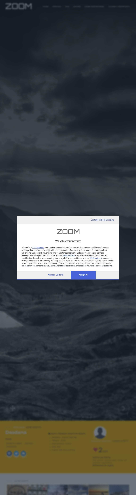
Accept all (83, 275)
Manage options (55, 275)
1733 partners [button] (38, 248)
